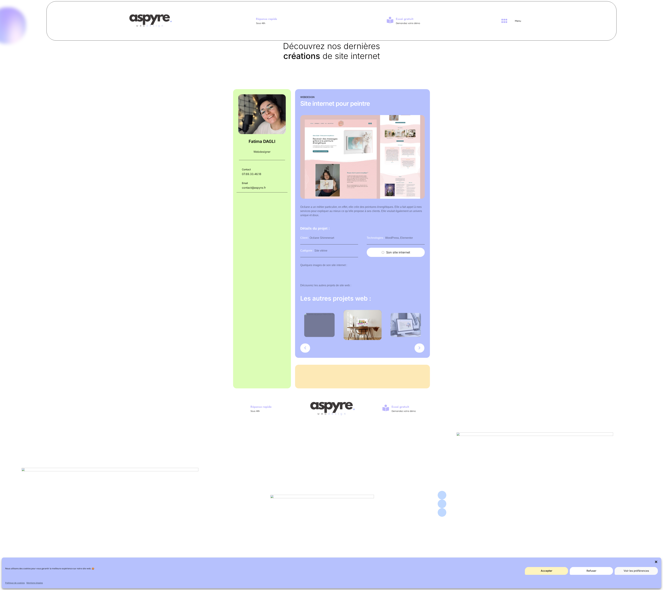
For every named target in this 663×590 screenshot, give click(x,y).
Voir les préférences (636, 570)
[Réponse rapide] (250, 20)
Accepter (546, 570)
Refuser (591, 570)
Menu (518, 20)
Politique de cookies (15, 583)
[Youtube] (442, 512)
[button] (656, 562)
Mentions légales (34, 583)
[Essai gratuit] (390, 20)
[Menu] (504, 21)
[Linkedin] (442, 503)
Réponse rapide (266, 19)
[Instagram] (442, 495)
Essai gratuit (405, 19)
